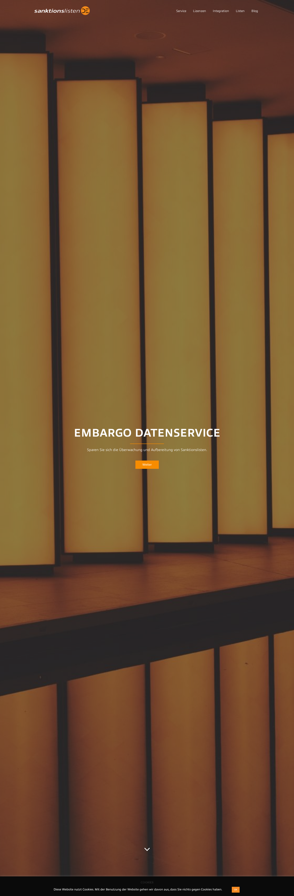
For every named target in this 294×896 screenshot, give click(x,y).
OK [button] (235, 889)
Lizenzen (199, 11)
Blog (254, 11)
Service (181, 11)
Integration (221, 11)
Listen (240, 11)
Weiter (147, 464)
